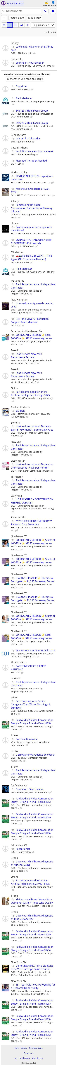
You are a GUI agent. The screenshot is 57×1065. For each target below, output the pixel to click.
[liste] (4, 25)
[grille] (16, 25)
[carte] (27, 25)
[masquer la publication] (34, 53)
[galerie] (21, 25)
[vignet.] (10, 25)
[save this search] (53, 11)
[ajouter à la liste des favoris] (13, 46)
